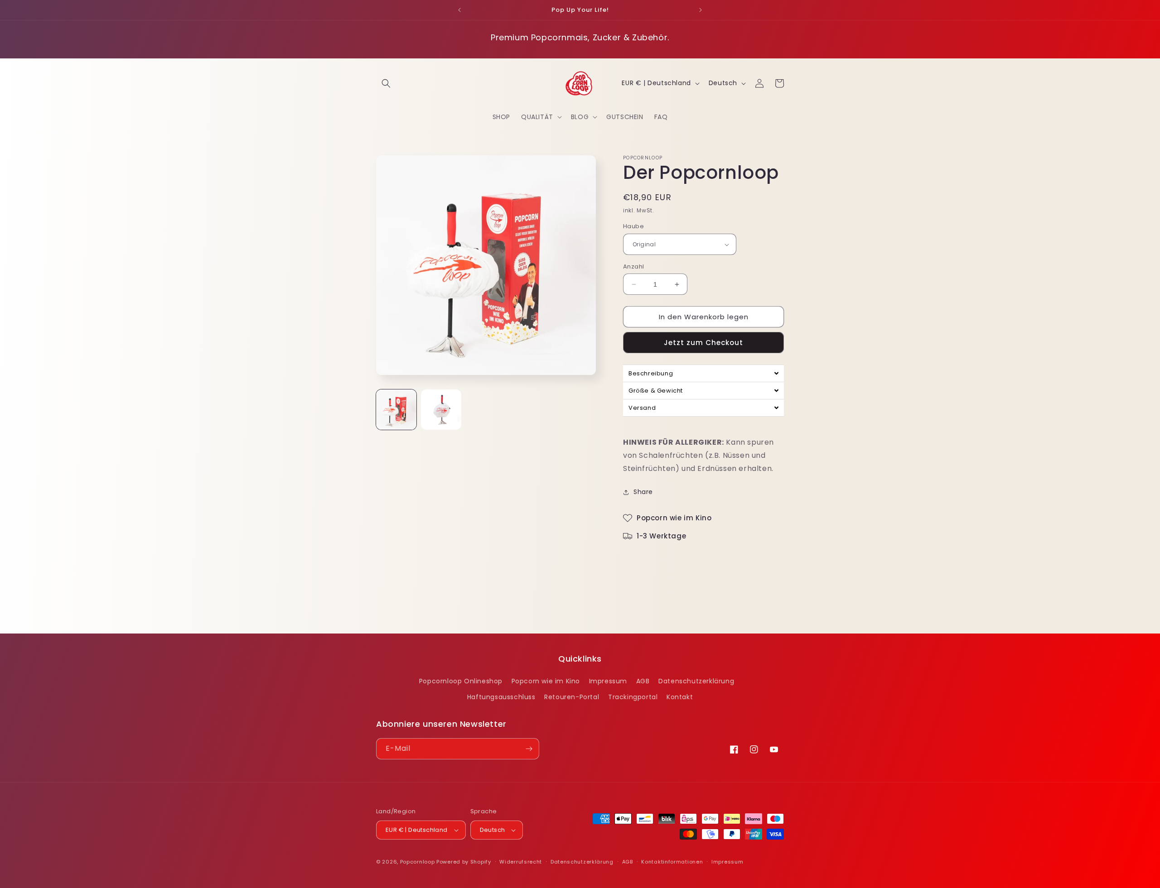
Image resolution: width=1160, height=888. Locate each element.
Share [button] (643, 491)
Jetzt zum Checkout (703, 343)
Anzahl (633, 266)
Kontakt (680, 696)
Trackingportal (632, 696)
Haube (633, 226)
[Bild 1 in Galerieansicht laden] (396, 409)
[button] (386, 83)
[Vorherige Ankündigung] (459, 10)
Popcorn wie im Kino (546, 680)
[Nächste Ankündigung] (700, 10)
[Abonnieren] (529, 748)
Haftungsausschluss (501, 696)
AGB (643, 680)
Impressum (608, 680)
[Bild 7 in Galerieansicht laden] (441, 409)
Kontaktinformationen (672, 861)
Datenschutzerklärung (696, 680)
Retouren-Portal (571, 696)
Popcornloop (417, 861)
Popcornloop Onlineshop (461, 680)
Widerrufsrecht (520, 861)
